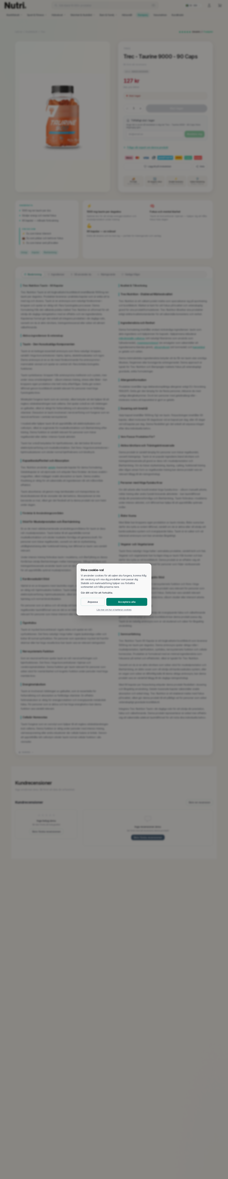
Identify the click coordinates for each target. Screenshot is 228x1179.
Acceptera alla (127, 601)
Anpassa (93, 601)
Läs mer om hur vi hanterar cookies (114, 610)
